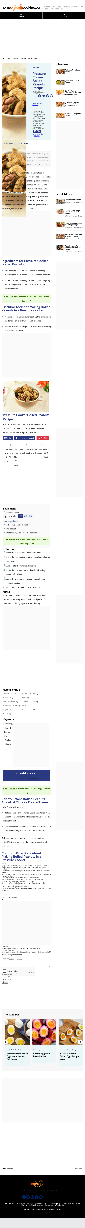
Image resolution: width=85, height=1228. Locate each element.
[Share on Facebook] (39, 96)
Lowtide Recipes (68, 1203)
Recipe (9, 58)
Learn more (42, 164)
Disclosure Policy (41, 1203)
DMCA (24, 1205)
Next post (78, 1168)
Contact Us (49, 1205)
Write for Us (59, 1205)
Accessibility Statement (25, 1203)
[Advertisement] (42, 35)
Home (3, 58)
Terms (78, 1203)
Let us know (23, 778)
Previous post (8, 1168)
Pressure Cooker (8, 143)
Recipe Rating (7, 955)
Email (4, 979)
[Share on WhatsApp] (51, 96)
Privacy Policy (55, 1203)
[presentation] (5, 1042)
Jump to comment (26, 438)
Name (4, 977)
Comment (5, 959)
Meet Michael (9, 1203)
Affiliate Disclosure (36, 1205)
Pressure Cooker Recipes (26, 143)
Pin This (43, 438)
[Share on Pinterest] (47, 96)
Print (38, 131)
